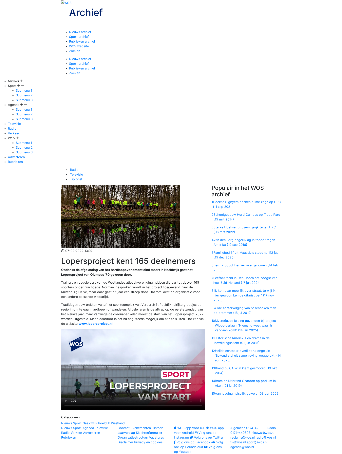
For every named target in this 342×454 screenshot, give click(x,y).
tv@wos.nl (238, 442)
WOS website (79, 46)
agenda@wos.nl (242, 447)
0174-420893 (248, 428)
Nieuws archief (80, 32)
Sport (77, 423)
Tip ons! (75, 179)
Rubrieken (15, 162)
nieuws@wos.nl (263, 433)
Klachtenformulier (149, 433)
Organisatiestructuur (133, 437)
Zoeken (74, 51)
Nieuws (66, 423)
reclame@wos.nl (242, 437)
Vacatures (156, 437)
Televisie (14, 124)
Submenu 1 (24, 90)
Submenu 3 (24, 100)
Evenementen (141, 428)
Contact (124, 428)
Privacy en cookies (148, 442)
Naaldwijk (90, 423)
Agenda (88, 428)
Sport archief (79, 37)
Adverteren (16, 157)
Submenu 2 (24, 95)
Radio (12, 128)
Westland (118, 423)
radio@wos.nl (266, 437)
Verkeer (13, 133)
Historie (157, 428)
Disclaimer (125, 442)
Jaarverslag (126, 433)
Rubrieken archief (82, 41)
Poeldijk (104, 423)
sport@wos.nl (257, 442)
